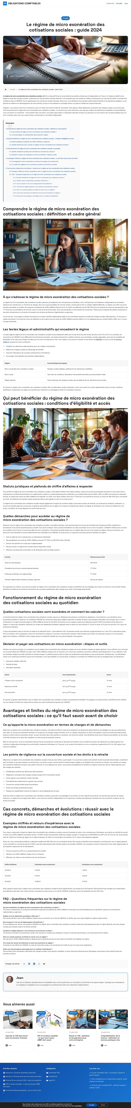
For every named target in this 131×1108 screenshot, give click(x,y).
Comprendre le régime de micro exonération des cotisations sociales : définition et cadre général (36, 129)
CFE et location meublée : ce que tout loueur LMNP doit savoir (47, 1038)
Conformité (110, 3)
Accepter (91, 1105)
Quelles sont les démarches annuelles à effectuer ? (32, 180)
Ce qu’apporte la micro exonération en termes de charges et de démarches (35, 161)
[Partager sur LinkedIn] (34, 964)
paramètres (78, 1106)
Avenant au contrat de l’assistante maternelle (20, 1073)
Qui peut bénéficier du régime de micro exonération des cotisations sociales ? (40, 177)
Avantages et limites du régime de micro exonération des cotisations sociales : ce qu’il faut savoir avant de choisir (42, 158)
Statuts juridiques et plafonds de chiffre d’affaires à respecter (31, 141)
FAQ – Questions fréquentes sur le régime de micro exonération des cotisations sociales (39, 174)
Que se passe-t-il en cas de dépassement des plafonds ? (34, 183)
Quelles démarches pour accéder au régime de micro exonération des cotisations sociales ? (40, 145)
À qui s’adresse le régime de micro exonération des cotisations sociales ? (33, 132)
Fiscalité (119, 3)
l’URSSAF (99, 339)
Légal (126, 3)
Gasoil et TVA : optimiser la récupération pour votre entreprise (79, 1038)
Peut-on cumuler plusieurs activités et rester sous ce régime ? (36, 190)
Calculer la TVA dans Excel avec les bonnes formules (16, 1037)
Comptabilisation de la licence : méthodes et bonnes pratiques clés (110, 1038)
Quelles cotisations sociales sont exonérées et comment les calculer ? (33, 151)
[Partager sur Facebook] (29, 964)
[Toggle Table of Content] (9, 126)
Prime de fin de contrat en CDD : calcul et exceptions (23, 1080)
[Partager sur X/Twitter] (24, 964)
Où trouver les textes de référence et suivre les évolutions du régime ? (39, 193)
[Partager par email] (44, 964)
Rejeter (103, 1105)
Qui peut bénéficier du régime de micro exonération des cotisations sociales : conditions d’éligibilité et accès (40, 138)
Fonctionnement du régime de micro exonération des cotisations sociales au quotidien (33, 148)
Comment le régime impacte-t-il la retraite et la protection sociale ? (37, 186)
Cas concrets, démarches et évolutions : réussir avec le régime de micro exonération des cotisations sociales (41, 168)
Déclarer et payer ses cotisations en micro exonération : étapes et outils (34, 154)
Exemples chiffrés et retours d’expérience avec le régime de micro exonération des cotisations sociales (44, 171)
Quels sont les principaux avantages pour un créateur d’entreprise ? (37, 196)
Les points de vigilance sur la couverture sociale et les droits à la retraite (34, 164)
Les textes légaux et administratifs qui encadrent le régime (30, 135)
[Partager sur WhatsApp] (39, 964)
